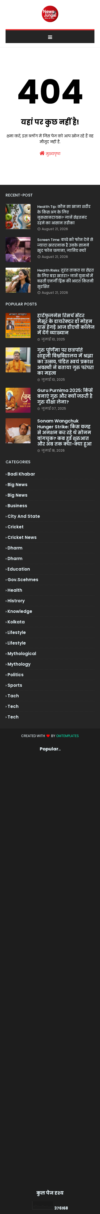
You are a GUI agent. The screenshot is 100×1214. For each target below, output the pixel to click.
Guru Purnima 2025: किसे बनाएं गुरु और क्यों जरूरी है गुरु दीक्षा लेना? (65, 396)
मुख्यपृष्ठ (53, 153)
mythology (19, 664)
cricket (16, 527)
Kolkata (16, 622)
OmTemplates (67, 735)
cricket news (22, 537)
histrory (16, 601)
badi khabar (21, 474)
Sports (15, 685)
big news (18, 484)
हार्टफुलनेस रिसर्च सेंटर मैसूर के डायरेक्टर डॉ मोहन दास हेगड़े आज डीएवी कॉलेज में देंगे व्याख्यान (65, 324)
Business (17, 506)
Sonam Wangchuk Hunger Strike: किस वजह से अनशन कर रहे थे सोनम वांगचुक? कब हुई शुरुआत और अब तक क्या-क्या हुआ (64, 432)
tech (13, 706)
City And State (24, 516)
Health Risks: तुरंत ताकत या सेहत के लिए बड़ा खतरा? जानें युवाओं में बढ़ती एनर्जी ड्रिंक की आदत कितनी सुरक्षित (65, 278)
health (15, 590)
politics (16, 675)
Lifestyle (17, 643)
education (19, 569)
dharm (15, 548)
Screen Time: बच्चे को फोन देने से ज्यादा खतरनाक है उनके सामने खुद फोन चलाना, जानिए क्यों (65, 245)
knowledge (20, 611)
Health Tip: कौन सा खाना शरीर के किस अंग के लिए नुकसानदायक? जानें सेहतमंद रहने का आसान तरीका (64, 215)
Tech (13, 717)
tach (13, 696)
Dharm (15, 558)
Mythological (22, 653)
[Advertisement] (50, 971)
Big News (18, 495)
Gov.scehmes (23, 580)
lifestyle (17, 632)
